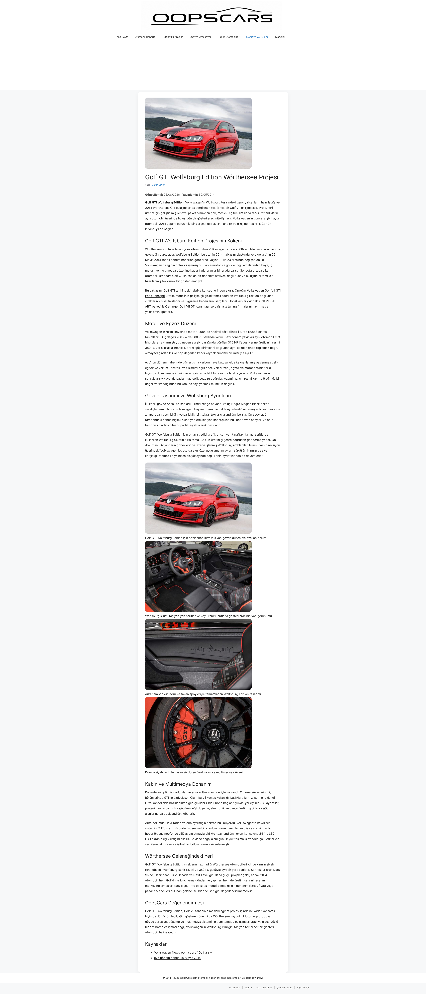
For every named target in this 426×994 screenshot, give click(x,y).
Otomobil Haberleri (146, 36)
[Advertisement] (213, 67)
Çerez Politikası (284, 987)
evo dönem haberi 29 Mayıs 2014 (177, 958)
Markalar (280, 36)
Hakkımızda (234, 987)
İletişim (248, 987)
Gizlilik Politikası (264, 987)
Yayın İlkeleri (303, 987)
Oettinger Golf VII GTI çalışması (187, 306)
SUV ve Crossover (200, 36)
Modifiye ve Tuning (257, 36)
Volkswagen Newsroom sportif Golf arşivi (183, 952)
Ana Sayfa (122, 36)
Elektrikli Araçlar (173, 36)
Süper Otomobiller (228, 36)
